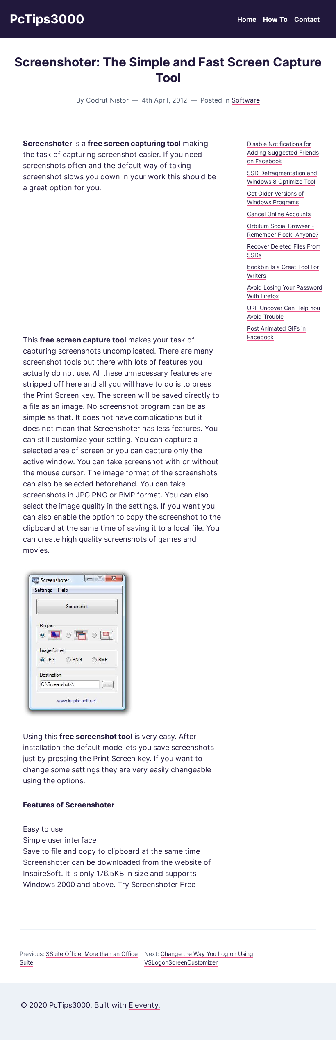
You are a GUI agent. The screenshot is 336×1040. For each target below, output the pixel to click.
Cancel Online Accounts (279, 213)
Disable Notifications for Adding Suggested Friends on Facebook (283, 152)
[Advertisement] (122, 263)
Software (246, 100)
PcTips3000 (47, 18)
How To (275, 19)
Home (247, 19)
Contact (307, 19)
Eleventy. (144, 1005)
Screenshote (153, 884)
